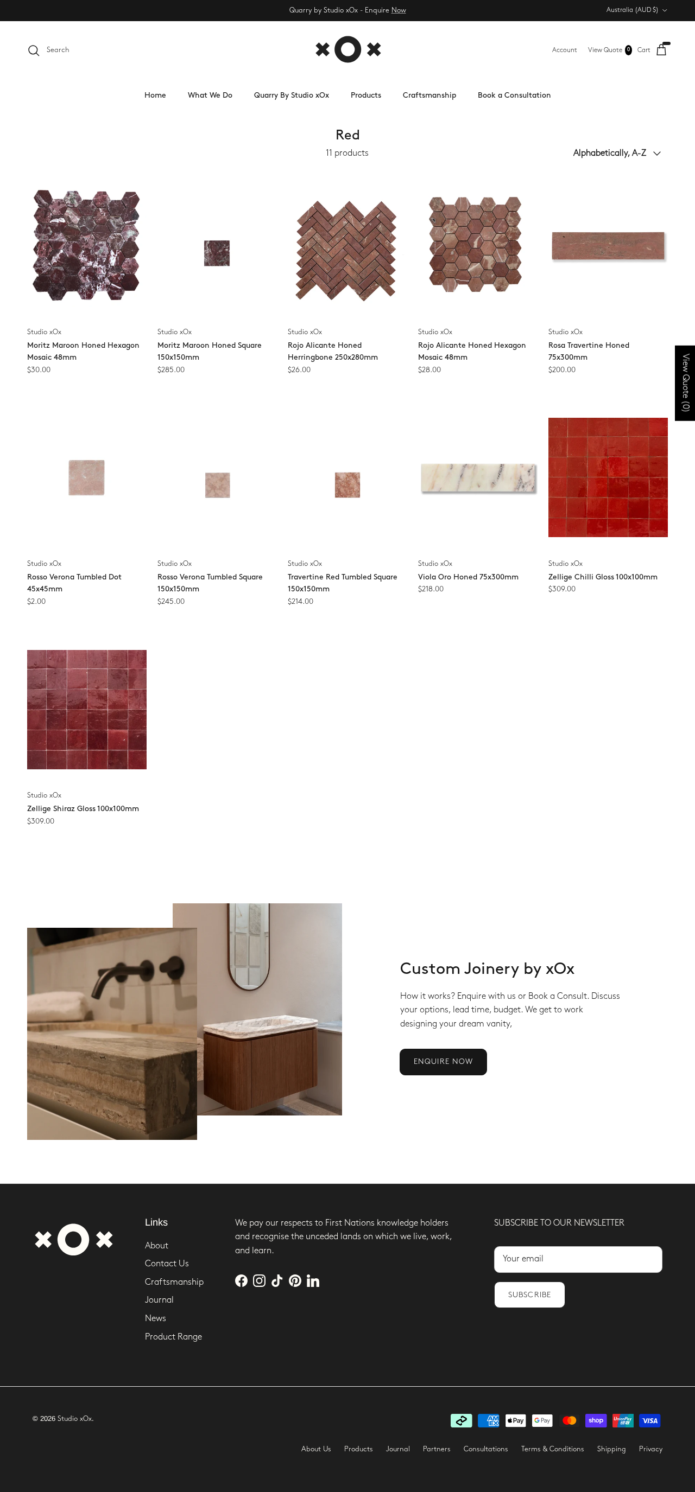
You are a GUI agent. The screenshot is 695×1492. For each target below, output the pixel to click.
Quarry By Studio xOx (291, 95)
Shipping (611, 1449)
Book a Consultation (514, 95)
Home (155, 95)
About (156, 1246)
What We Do (210, 95)
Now (398, 10)
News (155, 1319)
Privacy (650, 1449)
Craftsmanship (429, 95)
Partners (437, 1449)
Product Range (173, 1337)
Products (366, 95)
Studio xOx (75, 1419)
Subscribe (529, 1294)
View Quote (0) (685, 382)
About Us (316, 1449)
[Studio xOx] (347, 50)
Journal (159, 1300)
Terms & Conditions (552, 1449)
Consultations (486, 1449)
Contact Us (167, 1264)
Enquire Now (443, 1061)
